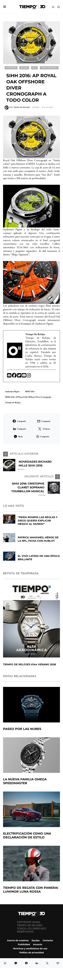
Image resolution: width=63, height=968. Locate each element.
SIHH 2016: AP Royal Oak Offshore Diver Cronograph (28, 397)
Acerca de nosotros (18, 940)
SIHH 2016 (30, 391)
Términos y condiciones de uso (30, 948)
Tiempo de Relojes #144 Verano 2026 (29, 664)
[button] (4, 7)
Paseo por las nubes (22, 729)
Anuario (37, 944)
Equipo (36, 940)
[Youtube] (24, 376)
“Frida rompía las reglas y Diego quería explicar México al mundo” (37, 520)
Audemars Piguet (12, 391)
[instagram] (29, 376)
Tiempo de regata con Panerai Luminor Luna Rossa (30, 889)
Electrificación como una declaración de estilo (27, 835)
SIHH (34, 68)
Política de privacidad (31, 952)
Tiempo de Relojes (49, 68)
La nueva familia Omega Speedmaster (25, 781)
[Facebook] (14, 376)
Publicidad (24, 944)
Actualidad (11, 68)
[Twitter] (19, 376)
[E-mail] (9, 376)
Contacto (48, 940)
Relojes (24, 68)
